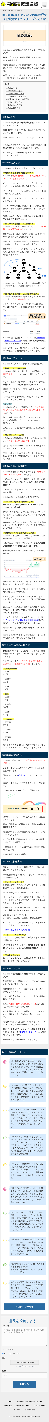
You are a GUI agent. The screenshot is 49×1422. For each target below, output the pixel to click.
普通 (13, 1353)
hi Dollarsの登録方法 (14, 102)
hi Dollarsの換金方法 (14, 105)
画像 (4, 1358)
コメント (6, 1326)
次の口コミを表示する (24, 1307)
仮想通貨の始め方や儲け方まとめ (29, 1401)
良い (5, 1353)
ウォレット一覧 (40, 1406)
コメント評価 (7, 1349)
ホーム (9, 1401)
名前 (4, 1371)
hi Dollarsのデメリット (15, 94)
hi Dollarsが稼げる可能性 (16, 96)
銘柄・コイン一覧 (23, 1406)
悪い (20, 1353)
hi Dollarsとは (11, 88)
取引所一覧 (8, 1406)
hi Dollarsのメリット (14, 91)
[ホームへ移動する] (19, 6)
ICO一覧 (17, 1410)
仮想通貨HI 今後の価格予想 (17, 99)
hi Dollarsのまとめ (13, 108)
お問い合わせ (30, 1410)
